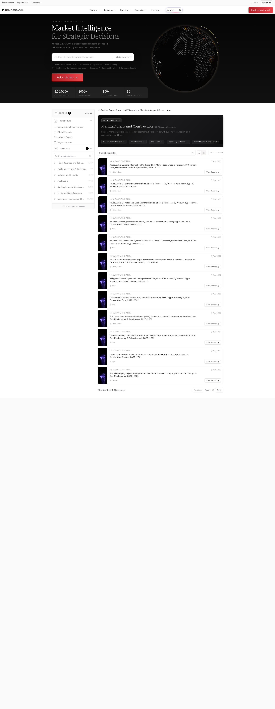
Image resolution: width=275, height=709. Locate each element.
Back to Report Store (111, 110)
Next (219, 390)
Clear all (88, 113)
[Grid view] (203, 153)
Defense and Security (129, 68)
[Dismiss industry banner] (219, 119)
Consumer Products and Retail (103, 68)
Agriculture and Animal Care (64, 64)
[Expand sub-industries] (55, 163)
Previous (198, 390)
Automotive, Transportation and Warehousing (99, 64)
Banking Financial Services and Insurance (70, 68)
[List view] (199, 153)
